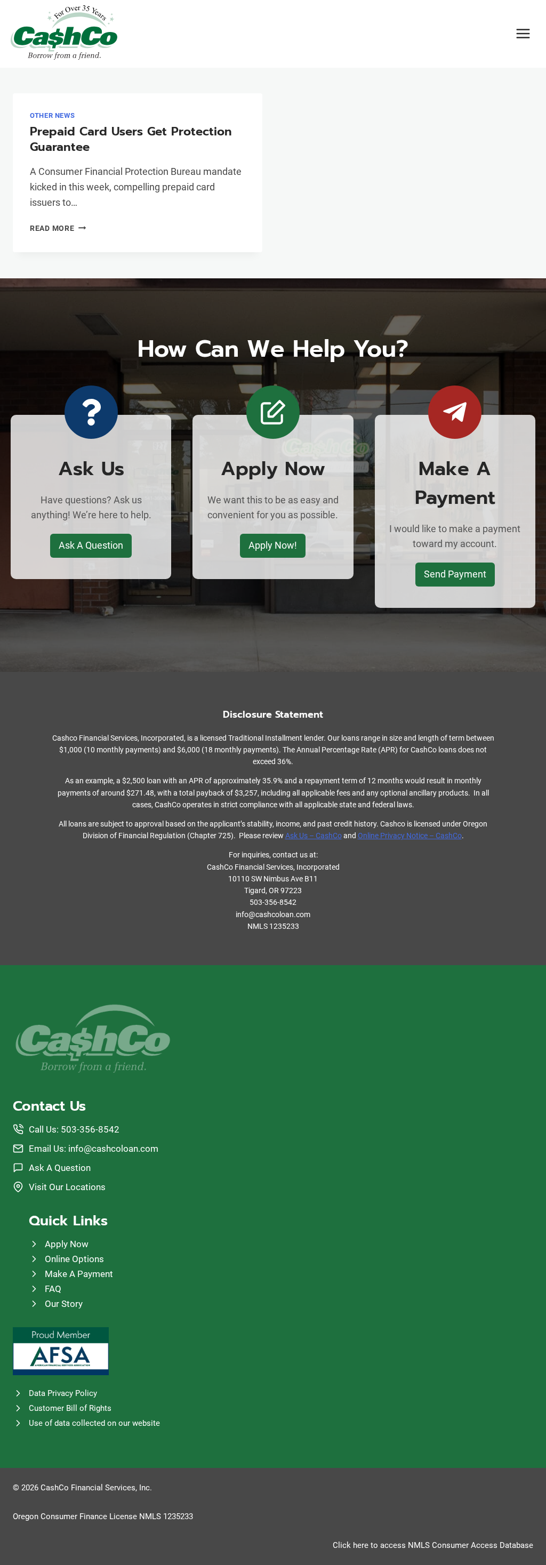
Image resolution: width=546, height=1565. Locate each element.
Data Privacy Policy (63, 1393)
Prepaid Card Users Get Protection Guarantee (131, 139)
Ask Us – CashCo (313, 835)
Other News (52, 115)
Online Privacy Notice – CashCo (410, 835)
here (360, 1545)
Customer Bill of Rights (70, 1408)
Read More (58, 228)
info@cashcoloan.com (113, 1148)
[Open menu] (522, 34)
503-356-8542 (90, 1129)
